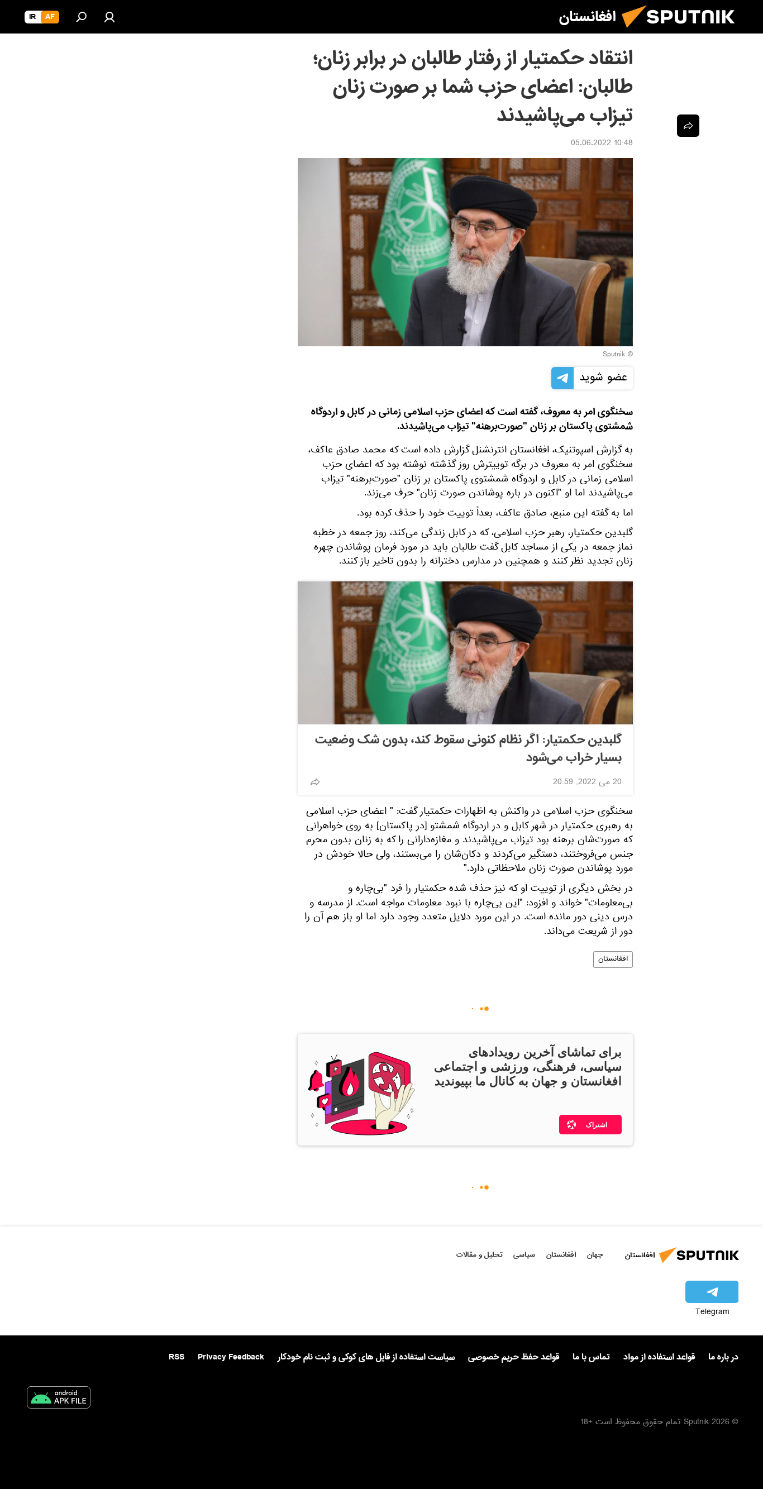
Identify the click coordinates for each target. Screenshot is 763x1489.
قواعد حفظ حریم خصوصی (513, 1357)
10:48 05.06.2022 (602, 144)
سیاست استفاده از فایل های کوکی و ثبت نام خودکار (366, 1357)
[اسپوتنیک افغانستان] (683, 32)
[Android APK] (59, 1399)
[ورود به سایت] (109, 17)
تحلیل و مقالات (479, 1254)
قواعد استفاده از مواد (659, 1357)
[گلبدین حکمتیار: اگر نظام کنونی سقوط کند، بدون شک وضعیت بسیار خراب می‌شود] (465, 652)
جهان (595, 1254)
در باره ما (723, 1357)
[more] (315, 782)
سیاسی (524, 1254)
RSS (176, 1357)
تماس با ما (591, 1357)
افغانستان (613, 959)
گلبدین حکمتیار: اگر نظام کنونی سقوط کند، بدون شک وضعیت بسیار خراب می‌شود (468, 749)
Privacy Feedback (231, 1357)
